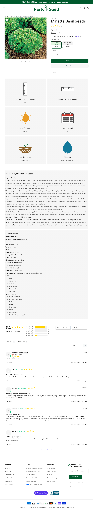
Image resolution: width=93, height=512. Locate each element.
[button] (4, 8)
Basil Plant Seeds (16, 16)
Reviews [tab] (9, 342)
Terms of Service (61, 507)
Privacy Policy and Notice (33, 471)
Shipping (53, 32)
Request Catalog (52, 478)
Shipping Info (8, 481)
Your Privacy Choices (35, 484)
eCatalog (49, 474)
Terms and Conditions (32, 478)
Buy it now (69, 66)
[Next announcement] (89, 2)
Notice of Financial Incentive (34, 468)
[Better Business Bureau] (54, 493)
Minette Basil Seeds (29, 16)
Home (6, 16)
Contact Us (8, 471)
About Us (7, 468)
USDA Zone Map (52, 471)
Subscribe (75, 476)
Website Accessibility (32, 481)
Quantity (53, 50)
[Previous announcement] (4, 2)
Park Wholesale (9, 484)
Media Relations (9, 474)
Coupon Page (51, 481)
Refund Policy (52, 507)
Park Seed (24, 507)
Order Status (51, 468)
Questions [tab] (21, 342)
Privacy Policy (32, 507)
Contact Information (42, 507)
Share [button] (54, 72)
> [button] (51, 450)
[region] (46, 2)
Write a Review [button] (80, 327)
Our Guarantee (9, 478)
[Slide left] (22, 61)
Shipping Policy (70, 507)
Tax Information (30, 474)
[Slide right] (30, 61)
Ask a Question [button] (64, 327)
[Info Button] (56, 30)
